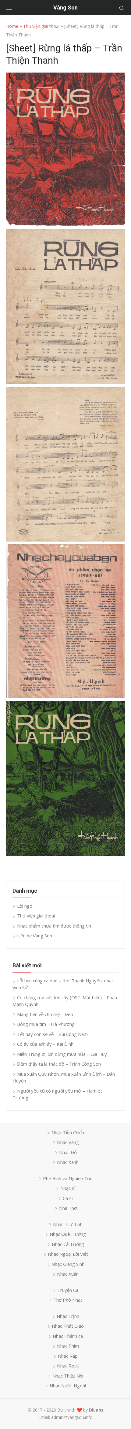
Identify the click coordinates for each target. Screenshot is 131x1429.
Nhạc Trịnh (68, 1316)
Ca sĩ (68, 1198)
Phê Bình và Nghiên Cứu (68, 1178)
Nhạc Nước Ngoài (68, 1385)
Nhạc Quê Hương (68, 1234)
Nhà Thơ (68, 1208)
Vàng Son (65, 7)
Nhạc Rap (68, 1356)
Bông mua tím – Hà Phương (46, 1024)
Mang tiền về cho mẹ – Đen (45, 1014)
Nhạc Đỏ (68, 1152)
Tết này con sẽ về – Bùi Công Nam (52, 1034)
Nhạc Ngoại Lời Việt (68, 1254)
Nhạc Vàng (68, 1142)
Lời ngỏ (24, 906)
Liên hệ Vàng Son (34, 935)
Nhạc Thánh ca (68, 1336)
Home (12, 26)
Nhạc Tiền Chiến (67, 1132)
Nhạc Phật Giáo (68, 1326)
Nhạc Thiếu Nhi (67, 1376)
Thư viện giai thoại (41, 26)
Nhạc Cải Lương (68, 1244)
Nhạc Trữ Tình (68, 1224)
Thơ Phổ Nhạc (68, 1300)
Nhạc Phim (68, 1346)
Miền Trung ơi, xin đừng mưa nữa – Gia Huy (62, 1054)
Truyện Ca (67, 1290)
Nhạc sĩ (68, 1188)
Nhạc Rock (68, 1366)
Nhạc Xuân (68, 1274)
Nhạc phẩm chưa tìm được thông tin (54, 926)
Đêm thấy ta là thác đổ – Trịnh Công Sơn (59, 1064)
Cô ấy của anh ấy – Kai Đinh (45, 1044)
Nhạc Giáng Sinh (67, 1264)
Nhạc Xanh (68, 1162)
